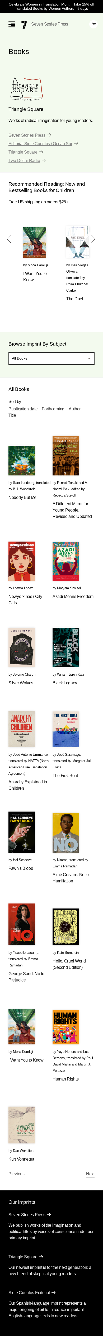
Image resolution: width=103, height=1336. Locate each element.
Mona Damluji (38, 265)
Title (12, 415)
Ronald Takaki (67, 483)
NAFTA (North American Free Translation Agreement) (28, 767)
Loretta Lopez (23, 588)
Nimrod (62, 860)
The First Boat (65, 775)
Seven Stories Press (49, 24)
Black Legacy (65, 683)
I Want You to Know (26, 1060)
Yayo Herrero (66, 1052)
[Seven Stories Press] (24, 25)
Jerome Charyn (24, 674)
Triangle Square (23, 152)
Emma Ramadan (65, 866)
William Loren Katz (71, 674)
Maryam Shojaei (69, 588)
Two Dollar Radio (24, 160)
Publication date (23, 409)
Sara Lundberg (23, 483)
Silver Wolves (20, 683)
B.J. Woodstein (24, 489)
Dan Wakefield (23, 1151)
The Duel (74, 299)
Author (75, 409)
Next (90, 1174)
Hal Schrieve (22, 860)
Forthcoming (53, 409)
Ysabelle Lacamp (25, 953)
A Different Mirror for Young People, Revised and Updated (72, 510)
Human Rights (65, 1079)
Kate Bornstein (68, 953)
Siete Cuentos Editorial (29, 1292)
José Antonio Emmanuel (31, 755)
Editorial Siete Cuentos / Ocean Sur (40, 143)
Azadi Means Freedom (73, 596)
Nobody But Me (22, 497)
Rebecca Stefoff (64, 495)
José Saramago (68, 755)
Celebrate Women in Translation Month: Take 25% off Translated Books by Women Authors (51, 6)
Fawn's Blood (20, 868)
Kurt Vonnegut (21, 1159)
